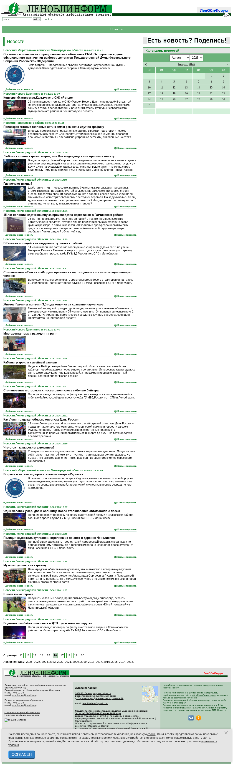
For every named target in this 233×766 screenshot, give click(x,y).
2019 (83, 661)
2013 (130, 661)
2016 (107, 661)
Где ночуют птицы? (17, 183)
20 (82, 655)
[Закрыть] (226, 733)
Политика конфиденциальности (22, 715)
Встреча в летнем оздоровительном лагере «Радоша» (43, 474)
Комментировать (127, 89)
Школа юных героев (18, 594)
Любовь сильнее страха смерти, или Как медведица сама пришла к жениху (58, 156)
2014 (122, 661)
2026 (192, 64)
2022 (60, 661)
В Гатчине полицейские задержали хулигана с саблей (42, 243)
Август (183, 64)
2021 (68, 661)
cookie (151, 734)
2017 (99, 661)
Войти (48, 19)
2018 (91, 661)
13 (34, 655)
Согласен (22, 754)
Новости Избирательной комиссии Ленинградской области (43, 50)
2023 (52, 661)
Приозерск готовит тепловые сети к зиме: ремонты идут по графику (53, 127)
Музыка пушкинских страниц (24, 565)
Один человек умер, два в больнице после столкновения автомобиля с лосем (61, 511)
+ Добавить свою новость (18, 89)
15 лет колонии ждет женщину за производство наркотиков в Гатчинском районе (63, 215)
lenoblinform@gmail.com (95, 703)
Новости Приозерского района (23, 122)
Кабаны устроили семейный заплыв (30, 362)
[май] (227, 64)
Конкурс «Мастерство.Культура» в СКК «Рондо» (38, 97)
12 (28, 655)
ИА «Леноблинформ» (204, 695)
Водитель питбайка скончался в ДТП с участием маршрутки (47, 623)
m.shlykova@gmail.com (24, 695)
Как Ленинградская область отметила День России (41, 419)
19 (75, 655)
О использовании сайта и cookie (22, 712)
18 (69, 655)
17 (62, 655)
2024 (45, 661)
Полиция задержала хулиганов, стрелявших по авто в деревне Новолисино (59, 537)
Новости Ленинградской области (25, 152)
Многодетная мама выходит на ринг (30, 333)
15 (48, 655)
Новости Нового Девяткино (21, 93)
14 (41, 655)
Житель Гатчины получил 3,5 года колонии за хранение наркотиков (53, 304)
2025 (37, 661)
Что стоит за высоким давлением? (29, 447)
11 (21, 655)
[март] (146, 64)
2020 (76, 661)
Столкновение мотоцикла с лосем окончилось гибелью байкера (51, 390)
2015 (114, 661)
